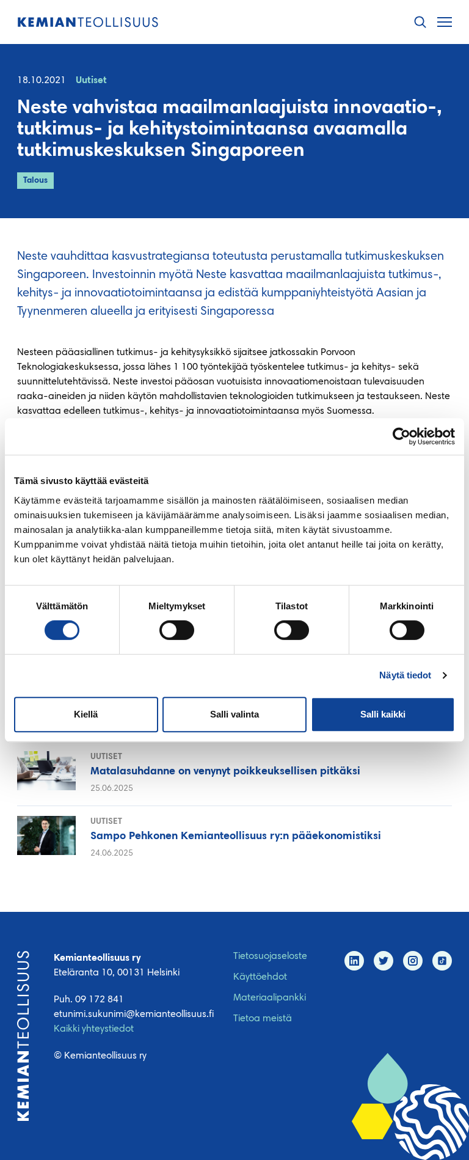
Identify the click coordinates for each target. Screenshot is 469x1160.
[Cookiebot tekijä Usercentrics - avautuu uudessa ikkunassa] (401, 436)
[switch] (176, 630)
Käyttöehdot (260, 977)
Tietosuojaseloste (270, 956)
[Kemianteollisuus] (88, 22)
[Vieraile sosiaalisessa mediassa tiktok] (442, 961)
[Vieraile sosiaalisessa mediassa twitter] (383, 961)
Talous (35, 181)
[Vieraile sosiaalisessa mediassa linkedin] (354, 961)
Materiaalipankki (269, 998)
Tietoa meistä (262, 1019)
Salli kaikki (382, 714)
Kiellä (86, 714)
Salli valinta (234, 714)
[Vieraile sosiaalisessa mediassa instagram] (413, 961)
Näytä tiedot (405, 675)
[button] (420, 22)
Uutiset (91, 81)
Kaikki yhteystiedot (94, 1029)
